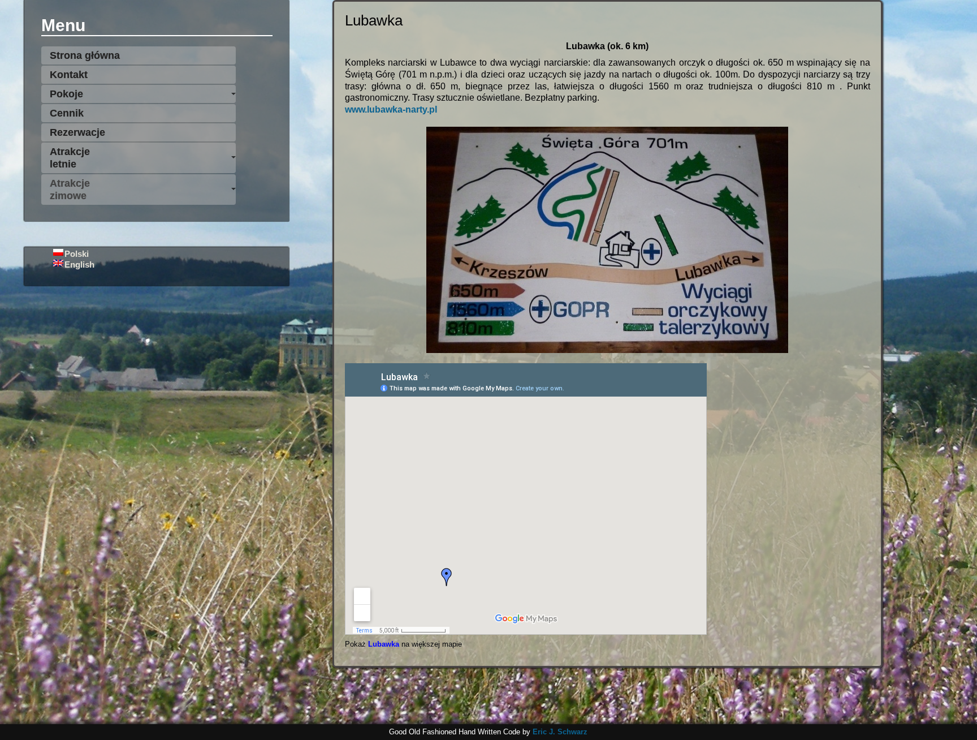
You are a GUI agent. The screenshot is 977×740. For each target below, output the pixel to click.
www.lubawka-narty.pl (391, 109)
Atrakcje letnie (70, 158)
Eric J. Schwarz (560, 732)
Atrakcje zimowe (70, 189)
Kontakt (69, 74)
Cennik (67, 113)
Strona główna (85, 55)
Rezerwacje (77, 132)
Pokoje (66, 94)
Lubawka (383, 644)
